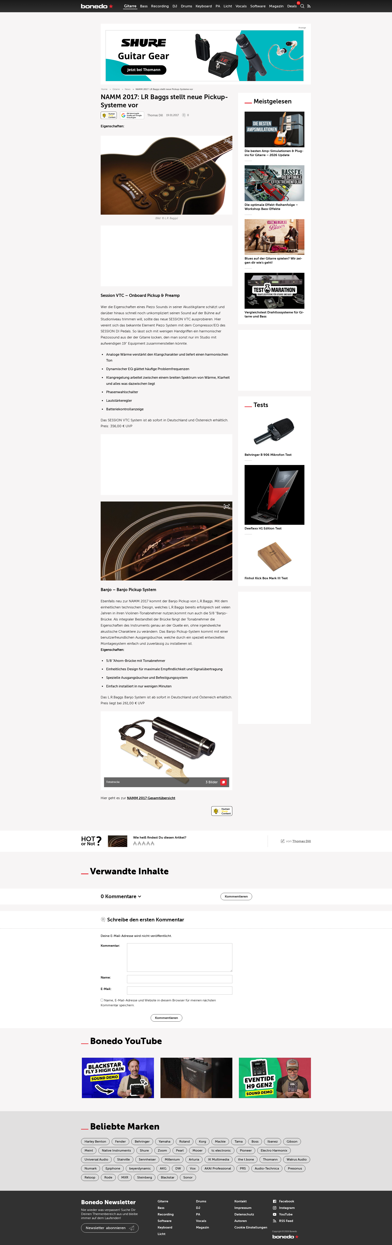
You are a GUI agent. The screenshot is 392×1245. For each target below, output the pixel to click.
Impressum (243, 1208)
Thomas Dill (155, 115)
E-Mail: (106, 989)
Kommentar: (110, 946)
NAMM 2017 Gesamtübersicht (151, 798)
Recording (160, 6)
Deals (292, 6)
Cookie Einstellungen (250, 1227)
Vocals (241, 6)
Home (104, 89)
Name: (106, 977)
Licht (228, 6)
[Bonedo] (97, 6)
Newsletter (106, 1228)
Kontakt (240, 1201)
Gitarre (130, 6)
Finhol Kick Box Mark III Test (266, 578)
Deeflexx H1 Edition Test (263, 528)
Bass (144, 6)
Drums (186, 6)
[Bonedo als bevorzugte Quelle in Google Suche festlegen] (132, 115)
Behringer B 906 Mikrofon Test (268, 455)
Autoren (240, 1221)
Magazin (276, 6)
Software (258, 6)
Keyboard (204, 6)
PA (218, 6)
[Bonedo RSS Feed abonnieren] (309, 6)
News (127, 89)
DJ (175, 6)
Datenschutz (244, 1214)
